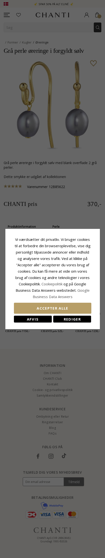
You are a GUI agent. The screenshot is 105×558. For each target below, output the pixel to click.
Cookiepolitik (52, 283)
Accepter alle (52, 308)
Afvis (33, 319)
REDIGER (72, 319)
